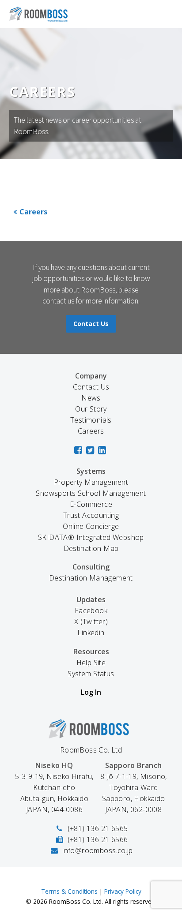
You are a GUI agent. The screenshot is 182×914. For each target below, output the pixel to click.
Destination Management (91, 578)
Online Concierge (91, 526)
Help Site (91, 662)
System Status (91, 673)
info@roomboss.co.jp (97, 850)
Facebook (91, 610)
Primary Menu (165, 14)
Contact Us (91, 323)
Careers (33, 212)
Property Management (91, 482)
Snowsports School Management (91, 493)
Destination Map (91, 548)
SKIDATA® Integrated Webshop (91, 537)
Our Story (91, 409)
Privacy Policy (122, 891)
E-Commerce (91, 504)
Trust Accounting (91, 515)
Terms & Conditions (69, 891)
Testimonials (91, 420)
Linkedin (90, 632)
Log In (91, 692)
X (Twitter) (91, 621)
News (91, 398)
